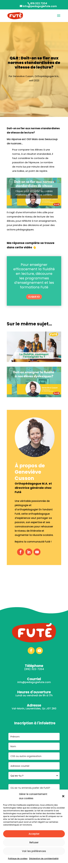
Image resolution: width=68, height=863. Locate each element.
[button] (63, 796)
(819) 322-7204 (34, 669)
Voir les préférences (34, 851)
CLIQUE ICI (34, 296)
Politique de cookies (18, 858)
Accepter (34, 833)
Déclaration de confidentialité (44, 858)
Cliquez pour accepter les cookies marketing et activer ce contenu (34, 193)
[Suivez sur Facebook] (20, 551)
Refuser (34, 842)
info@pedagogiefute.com (34, 682)
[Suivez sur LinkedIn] (28, 551)
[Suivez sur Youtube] (37, 551)
